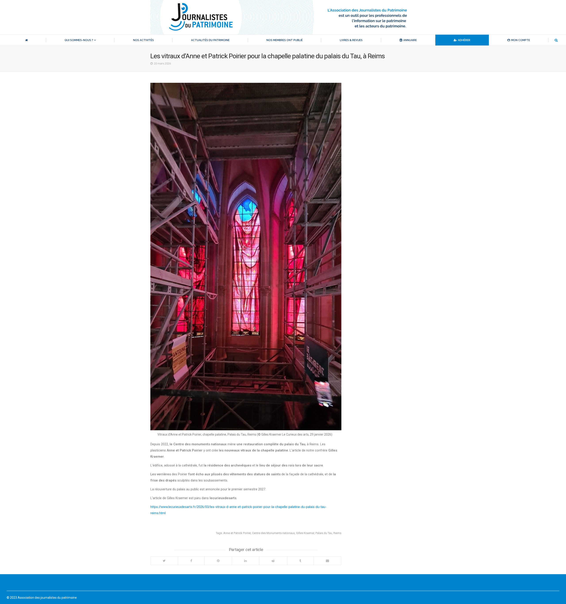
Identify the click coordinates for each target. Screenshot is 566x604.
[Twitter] (164, 561)
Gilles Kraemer (305, 533)
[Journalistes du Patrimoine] (283, 17)
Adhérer (464, 40)
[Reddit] (273, 561)
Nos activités (143, 40)
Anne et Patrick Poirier (237, 533)
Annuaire (410, 40)
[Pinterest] (218, 561)
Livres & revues (351, 40)
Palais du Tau (324, 533)
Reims (337, 533)
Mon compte (520, 40)
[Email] (327, 561)
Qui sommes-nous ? (79, 40)
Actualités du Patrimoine (210, 40)
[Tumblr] (300, 561)
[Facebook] (191, 561)
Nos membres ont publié (284, 40)
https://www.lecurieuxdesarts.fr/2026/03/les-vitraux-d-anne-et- (196, 507)
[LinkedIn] (245, 561)
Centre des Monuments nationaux (273, 533)
